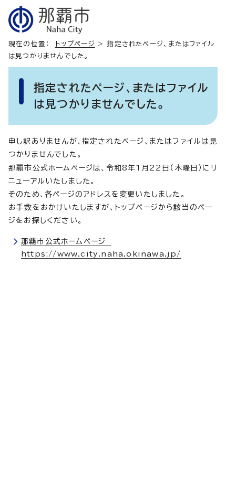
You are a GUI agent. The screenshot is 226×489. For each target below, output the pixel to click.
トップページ (75, 43)
